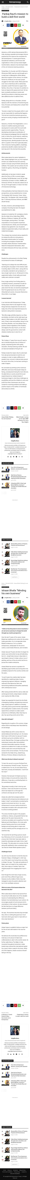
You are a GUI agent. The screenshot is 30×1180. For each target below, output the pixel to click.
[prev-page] (3, 493)
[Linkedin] (10, 456)
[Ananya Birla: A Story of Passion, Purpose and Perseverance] (6, 546)
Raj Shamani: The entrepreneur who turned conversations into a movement (19, 570)
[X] (12, 25)
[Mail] (13, 456)
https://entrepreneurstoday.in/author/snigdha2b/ (15, 443)
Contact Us (24, 1172)
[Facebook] (8, 25)
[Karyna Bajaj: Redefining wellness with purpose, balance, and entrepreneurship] (6, 562)
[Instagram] (8, 456)
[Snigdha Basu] (3, 21)
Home (3, 6)
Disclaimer (15, 1170)
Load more (14, 577)
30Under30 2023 (9, 6)
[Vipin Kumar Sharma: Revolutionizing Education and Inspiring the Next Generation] (6, 477)
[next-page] (5, 493)
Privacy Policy (17, 1172)
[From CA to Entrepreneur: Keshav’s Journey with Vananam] (6, 469)
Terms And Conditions (7, 1172)
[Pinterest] (15, 25)
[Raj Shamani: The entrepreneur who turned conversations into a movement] (6, 571)
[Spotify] (16, 456)
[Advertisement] (15, 516)
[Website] (22, 456)
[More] (23, 25)
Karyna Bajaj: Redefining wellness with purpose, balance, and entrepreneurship (19, 562)
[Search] (28, 2)
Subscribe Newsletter (15, 1173)
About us (10, 1170)
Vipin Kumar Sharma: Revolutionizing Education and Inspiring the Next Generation (18, 476)
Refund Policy (22, 1170)
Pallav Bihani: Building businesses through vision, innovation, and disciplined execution (19, 553)
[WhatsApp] (19, 25)
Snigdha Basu (8, 21)
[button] (2, 2)
